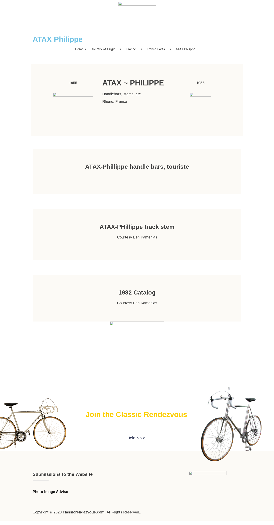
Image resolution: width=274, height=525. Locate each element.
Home (79, 49)
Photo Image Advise (50, 492)
